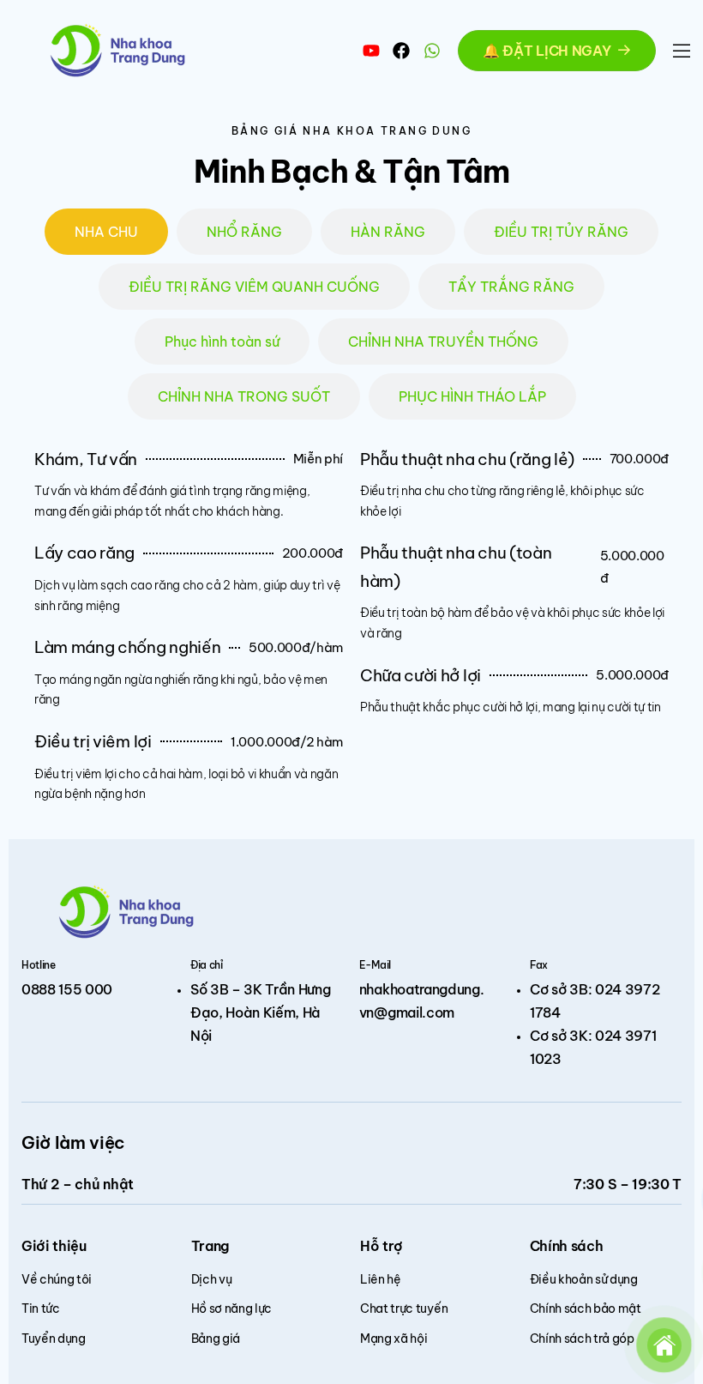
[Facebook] (401, 50)
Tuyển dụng (53, 1338)
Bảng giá (215, 1338)
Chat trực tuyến (404, 1308)
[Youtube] (371, 50)
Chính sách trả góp (582, 1338)
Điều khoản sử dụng (584, 1279)
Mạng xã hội (393, 1338)
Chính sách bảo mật (585, 1308)
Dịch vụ (211, 1279)
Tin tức (40, 1308)
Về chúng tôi (56, 1279)
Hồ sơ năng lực (232, 1308)
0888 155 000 (66, 989)
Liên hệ (380, 1279)
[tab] (106, 232)
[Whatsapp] (432, 50)
